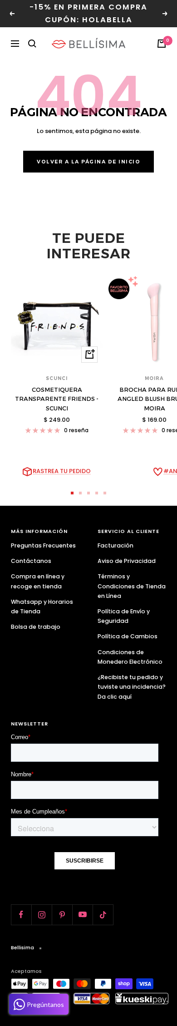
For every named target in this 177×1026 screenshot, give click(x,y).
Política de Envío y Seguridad (124, 616)
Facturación (115, 545)
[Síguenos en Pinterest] (62, 914)
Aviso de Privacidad (127, 561)
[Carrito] (161, 43)
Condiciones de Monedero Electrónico (130, 657)
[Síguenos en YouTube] (82, 914)
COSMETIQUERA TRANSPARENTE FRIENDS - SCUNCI (56, 399)
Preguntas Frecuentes (43, 545)
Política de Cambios (127, 636)
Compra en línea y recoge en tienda (37, 581)
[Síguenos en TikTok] (103, 914)
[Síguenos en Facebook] (21, 914)
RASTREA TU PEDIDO (62, 471)
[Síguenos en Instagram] (41, 914)
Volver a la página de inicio (88, 161)
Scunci (57, 378)
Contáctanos (31, 561)
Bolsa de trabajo (35, 627)
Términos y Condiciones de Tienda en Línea (132, 585)
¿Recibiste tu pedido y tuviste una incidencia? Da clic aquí (132, 686)
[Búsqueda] (32, 43)
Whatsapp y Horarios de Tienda (42, 606)
